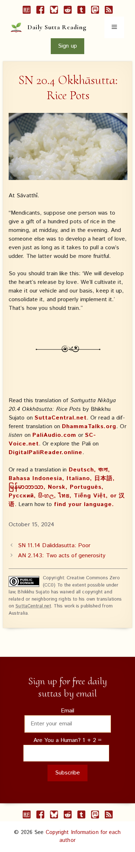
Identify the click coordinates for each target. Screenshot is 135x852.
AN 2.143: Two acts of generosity (61, 556)
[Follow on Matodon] (95, 11)
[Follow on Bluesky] (54, 11)
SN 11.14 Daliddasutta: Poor (54, 545)
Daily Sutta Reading (56, 27)
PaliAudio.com (54, 435)
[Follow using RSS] (109, 11)
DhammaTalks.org (89, 426)
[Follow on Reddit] (68, 11)
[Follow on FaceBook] (40, 11)
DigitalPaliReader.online (45, 452)
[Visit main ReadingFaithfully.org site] (27, 11)
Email (68, 711)
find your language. (84, 504)
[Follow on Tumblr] (81, 11)
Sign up (67, 46)
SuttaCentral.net (61, 418)
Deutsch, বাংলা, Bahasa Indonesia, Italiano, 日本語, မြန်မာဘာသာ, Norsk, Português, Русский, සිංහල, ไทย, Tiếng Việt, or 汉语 (67, 487)
